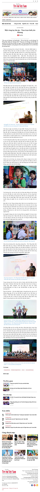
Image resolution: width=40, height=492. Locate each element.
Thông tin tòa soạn (5, 488)
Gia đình (21, 17)
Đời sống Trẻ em (11, 17)
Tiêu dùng (28, 17)
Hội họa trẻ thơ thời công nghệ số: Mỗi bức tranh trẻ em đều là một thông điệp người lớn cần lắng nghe (7, 444)
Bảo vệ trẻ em (6, 17)
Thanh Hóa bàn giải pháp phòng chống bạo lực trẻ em (20, 458)
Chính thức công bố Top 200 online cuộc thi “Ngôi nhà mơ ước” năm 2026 (20, 427)
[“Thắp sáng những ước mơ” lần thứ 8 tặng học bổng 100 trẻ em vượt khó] (6, 403)
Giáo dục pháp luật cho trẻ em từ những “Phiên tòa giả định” (32, 458)
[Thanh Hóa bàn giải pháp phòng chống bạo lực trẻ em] (20, 453)
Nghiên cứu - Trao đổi (28, 23)
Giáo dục (18, 17)
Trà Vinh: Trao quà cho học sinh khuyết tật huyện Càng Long (23, 397)
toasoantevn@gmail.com (34, 481)
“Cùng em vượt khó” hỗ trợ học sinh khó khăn (19, 383)
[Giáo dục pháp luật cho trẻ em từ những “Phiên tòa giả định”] (32, 453)
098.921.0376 (35, 482)
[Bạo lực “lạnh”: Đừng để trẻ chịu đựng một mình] (20, 437)
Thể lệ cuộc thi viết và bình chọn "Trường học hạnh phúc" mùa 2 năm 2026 (21, 414)
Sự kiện (15, 17)
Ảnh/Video (3, 19)
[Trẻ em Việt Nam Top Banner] (20, 12)
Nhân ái (31, 17)
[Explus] (20, 376)
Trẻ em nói (34, 17)
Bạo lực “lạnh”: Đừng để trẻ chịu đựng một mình (19, 443)
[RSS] (35, 1)
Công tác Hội (17, 23)
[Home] (3, 17)
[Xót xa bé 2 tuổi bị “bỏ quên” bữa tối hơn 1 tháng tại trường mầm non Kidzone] (32, 437)
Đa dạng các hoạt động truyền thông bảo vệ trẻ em (21, 388)
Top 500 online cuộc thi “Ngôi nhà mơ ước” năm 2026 (16, 419)
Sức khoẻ (24, 17)
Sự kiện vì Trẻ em (8, 19)
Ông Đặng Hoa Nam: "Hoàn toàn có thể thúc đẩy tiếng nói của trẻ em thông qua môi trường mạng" (7, 460)
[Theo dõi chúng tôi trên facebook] (33, 1)
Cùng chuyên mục (8, 432)
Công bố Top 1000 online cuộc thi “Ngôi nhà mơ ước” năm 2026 (18, 423)
